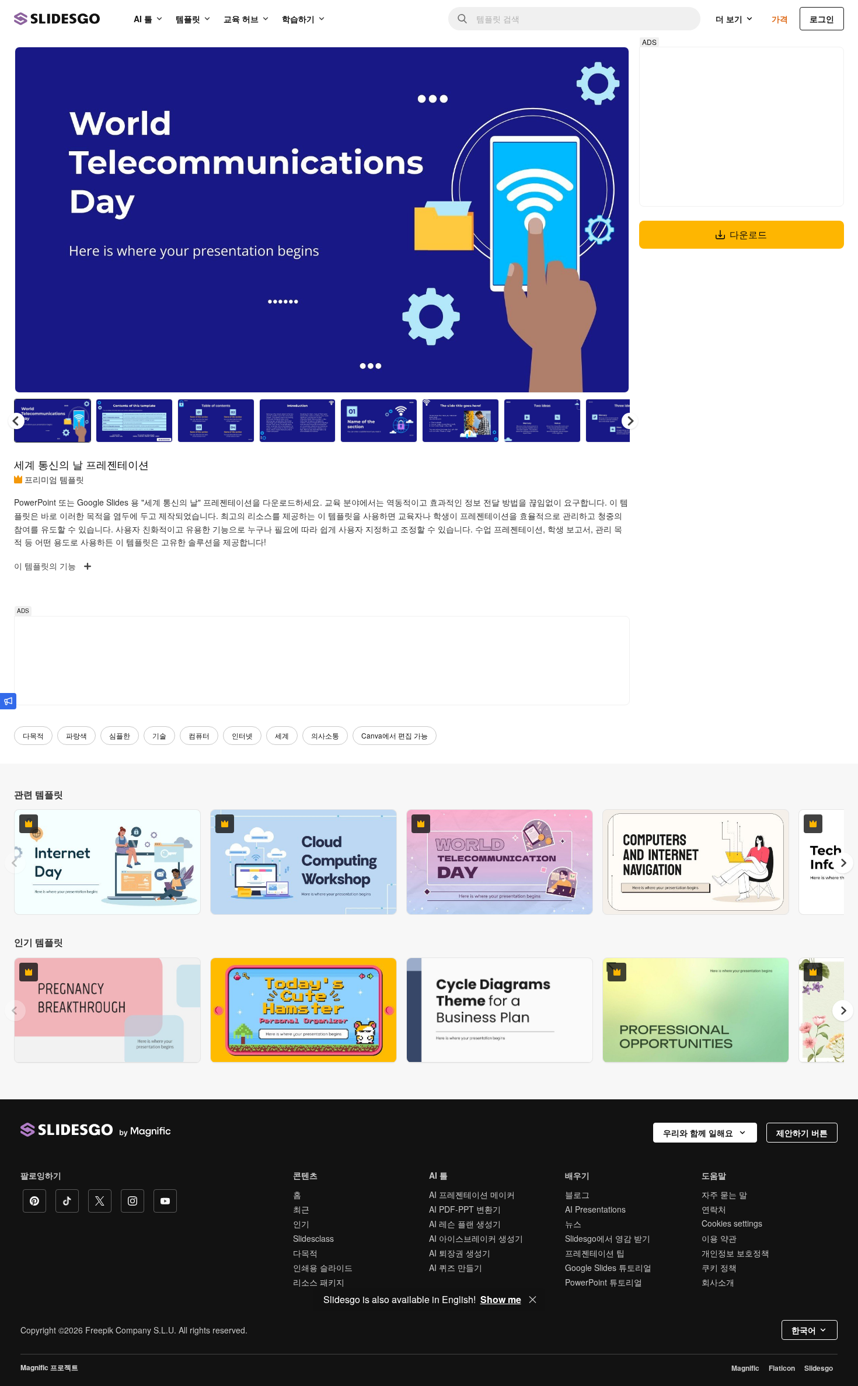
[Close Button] (533, 1299)
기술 (159, 735)
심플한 (119, 735)
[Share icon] (609, 65)
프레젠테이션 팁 (595, 1253)
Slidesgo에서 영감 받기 (607, 1238)
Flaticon (782, 1368)
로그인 (822, 19)
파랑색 (76, 735)
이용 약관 (719, 1238)
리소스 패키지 (318, 1282)
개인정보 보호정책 (735, 1253)
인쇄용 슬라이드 (323, 1267)
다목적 (33, 735)
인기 (301, 1223)
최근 (301, 1209)
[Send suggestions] (8, 701)
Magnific (745, 1368)
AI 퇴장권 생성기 (459, 1253)
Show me (500, 1299)
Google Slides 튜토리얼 (608, 1267)
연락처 (714, 1209)
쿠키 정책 (719, 1267)
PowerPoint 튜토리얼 (603, 1282)
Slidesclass (313, 1238)
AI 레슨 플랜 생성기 (465, 1223)
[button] (629, 421)
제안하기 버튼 (802, 1132)
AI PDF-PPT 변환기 (465, 1209)
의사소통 (325, 735)
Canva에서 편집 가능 (394, 735)
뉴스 (573, 1223)
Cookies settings (732, 1223)
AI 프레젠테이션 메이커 (472, 1194)
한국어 (803, 1330)
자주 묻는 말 (724, 1194)
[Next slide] (611, 220)
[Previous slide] (15, 862)
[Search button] (462, 18)
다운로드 (748, 234)
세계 (282, 735)
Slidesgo (818, 1368)
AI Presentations (595, 1209)
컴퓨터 (199, 735)
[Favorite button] (579, 65)
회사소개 (718, 1282)
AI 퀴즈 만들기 (455, 1267)
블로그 (577, 1194)
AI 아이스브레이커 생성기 (476, 1238)
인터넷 (242, 735)
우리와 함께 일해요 (698, 1132)
